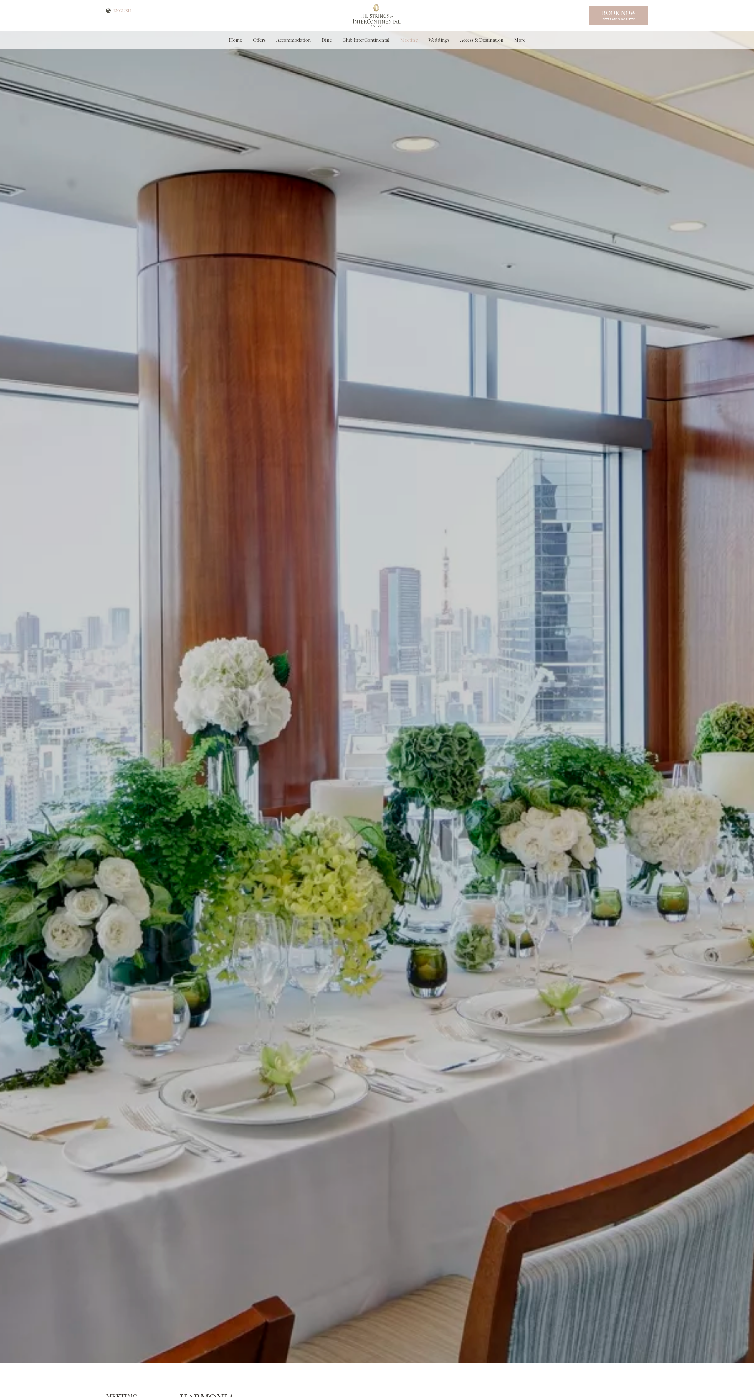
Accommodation (293, 40)
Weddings (439, 40)
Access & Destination (482, 40)
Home (235, 40)
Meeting (409, 40)
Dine (327, 40)
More (519, 40)
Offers (259, 40)
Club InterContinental (366, 40)
